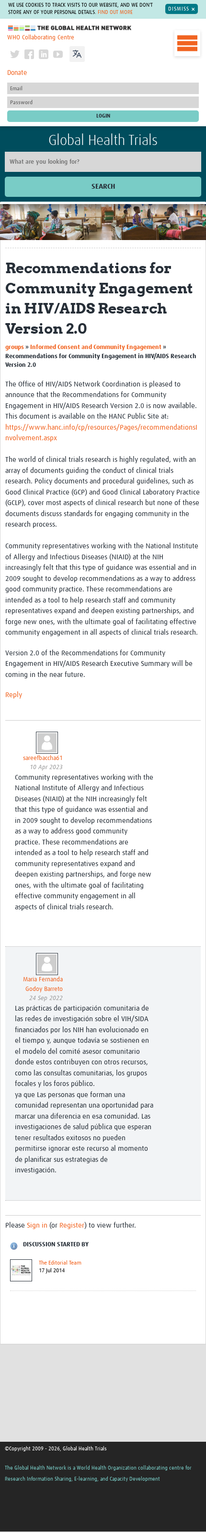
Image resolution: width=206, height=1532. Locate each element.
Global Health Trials (103, 140)
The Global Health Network (70, 28)
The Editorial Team (60, 1263)
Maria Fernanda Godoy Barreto (43, 984)
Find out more (115, 12)
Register (71, 1225)
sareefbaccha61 (43, 758)
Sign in (37, 1225)
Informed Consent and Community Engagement (96, 347)
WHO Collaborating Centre (40, 38)
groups (14, 347)
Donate (17, 73)
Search (103, 186)
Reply (13, 695)
